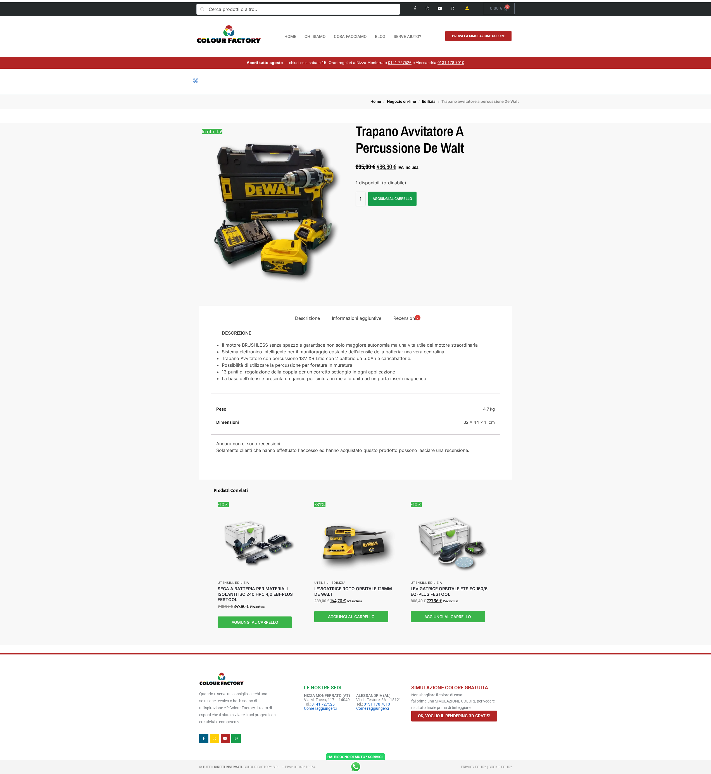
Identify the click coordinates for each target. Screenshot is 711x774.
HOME (290, 36)
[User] (467, 8)
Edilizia (429, 101)
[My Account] (195, 82)
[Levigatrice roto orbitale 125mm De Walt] (355, 542)
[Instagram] (427, 8)
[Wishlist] (292, 509)
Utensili (225, 583)
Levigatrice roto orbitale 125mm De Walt (353, 591)
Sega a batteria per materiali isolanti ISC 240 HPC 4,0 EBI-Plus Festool (255, 594)
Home (375, 101)
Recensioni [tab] (405, 318)
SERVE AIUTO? (407, 36)
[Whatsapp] (452, 8)
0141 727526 (400, 62)
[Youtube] (440, 8)
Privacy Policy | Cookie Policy (486, 767)
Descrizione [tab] (307, 318)
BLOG (380, 36)
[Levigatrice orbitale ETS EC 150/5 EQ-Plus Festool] (452, 542)
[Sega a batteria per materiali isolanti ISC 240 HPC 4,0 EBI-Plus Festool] (259, 542)
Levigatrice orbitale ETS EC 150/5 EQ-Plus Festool (449, 591)
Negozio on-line (401, 101)
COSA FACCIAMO (350, 36)
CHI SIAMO (315, 36)
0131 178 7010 (450, 62)
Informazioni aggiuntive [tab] (356, 318)
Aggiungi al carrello (392, 198)
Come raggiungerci (320, 708)
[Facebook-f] (415, 8)
